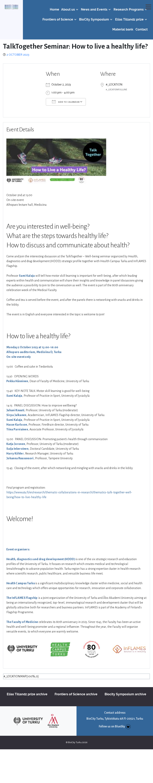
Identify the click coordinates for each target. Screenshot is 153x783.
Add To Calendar (69, 102)
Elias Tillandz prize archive (27, 694)
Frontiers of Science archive (76, 694)
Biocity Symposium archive (125, 694)
